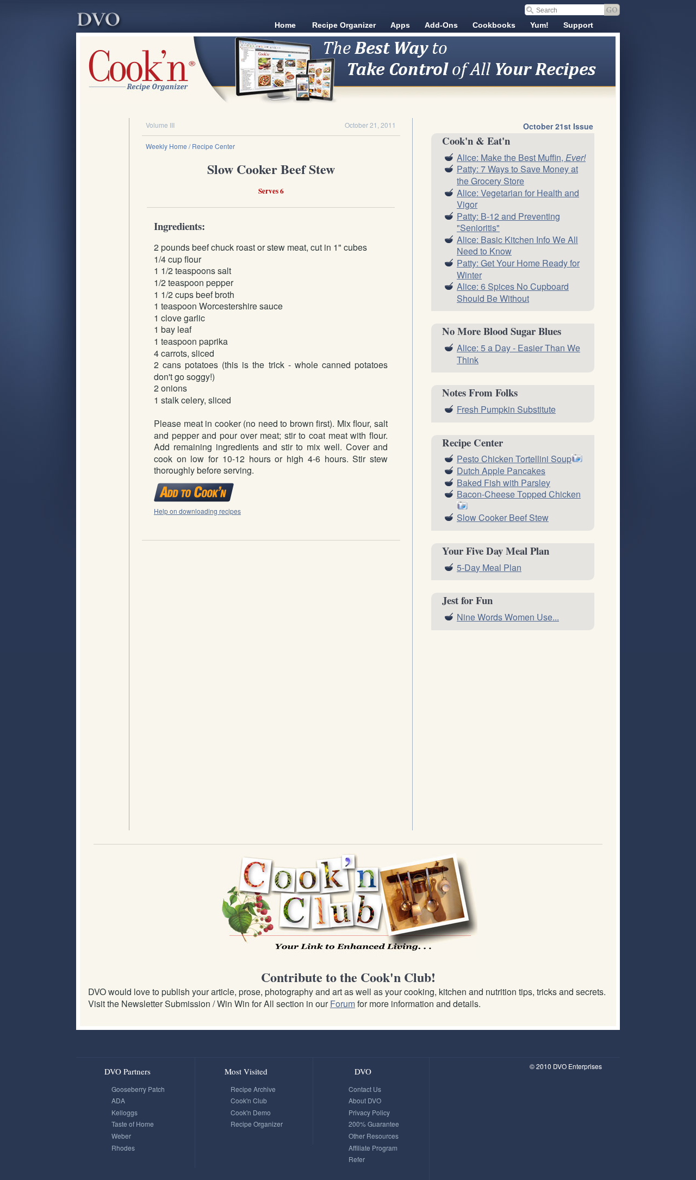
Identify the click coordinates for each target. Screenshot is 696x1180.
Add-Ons (441, 25)
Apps (400, 25)
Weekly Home (166, 146)
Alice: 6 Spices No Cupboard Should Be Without (513, 292)
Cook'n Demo (251, 1112)
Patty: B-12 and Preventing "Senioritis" (508, 222)
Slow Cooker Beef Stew (503, 517)
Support (578, 25)
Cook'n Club (249, 1100)
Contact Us (365, 1089)
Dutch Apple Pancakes (501, 470)
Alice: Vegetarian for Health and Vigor (518, 199)
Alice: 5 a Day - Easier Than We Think (518, 353)
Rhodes (123, 1147)
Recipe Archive (253, 1089)
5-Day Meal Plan (489, 567)
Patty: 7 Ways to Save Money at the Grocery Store (517, 175)
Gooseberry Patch (138, 1089)
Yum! (539, 25)
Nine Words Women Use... (508, 617)
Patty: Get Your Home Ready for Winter (518, 269)
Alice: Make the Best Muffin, (521, 157)
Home (285, 25)
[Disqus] (270, 681)
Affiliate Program (373, 1147)
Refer (357, 1159)
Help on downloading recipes (197, 511)
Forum (342, 1003)
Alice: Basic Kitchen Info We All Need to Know (517, 245)
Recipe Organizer (344, 25)
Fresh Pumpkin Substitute (506, 409)
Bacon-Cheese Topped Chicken (519, 494)
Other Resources (374, 1135)
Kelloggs (124, 1112)
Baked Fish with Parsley (503, 482)
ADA (118, 1100)
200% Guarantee (374, 1123)
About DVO (365, 1100)
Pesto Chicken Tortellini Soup (514, 458)
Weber (121, 1135)
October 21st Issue (558, 126)
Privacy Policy (369, 1112)
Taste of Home (132, 1123)
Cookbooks (494, 25)
